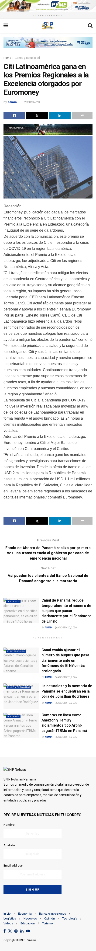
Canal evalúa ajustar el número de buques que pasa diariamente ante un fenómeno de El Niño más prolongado (65, 660)
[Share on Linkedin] (60, 115)
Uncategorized (16, 651)
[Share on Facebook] (14, 115)
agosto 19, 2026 (67, 703)
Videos (8, 923)
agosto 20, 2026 (67, 627)
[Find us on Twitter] (10, 931)
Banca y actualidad (27, 57)
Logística (9, 918)
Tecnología (69, 918)
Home (7, 57)
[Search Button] (90, 26)
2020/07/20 (32, 102)
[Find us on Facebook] (4, 931)
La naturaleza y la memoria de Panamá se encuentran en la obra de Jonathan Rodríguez (66, 691)
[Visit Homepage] (48, 25)
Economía (25, 913)
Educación (28, 923)
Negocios (30, 918)
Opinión (49, 918)
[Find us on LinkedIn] (22, 931)
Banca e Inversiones (52, 913)
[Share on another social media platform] (82, 115)
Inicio (7, 913)
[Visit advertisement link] (48, 6)
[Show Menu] (5, 26)
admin (12, 102)
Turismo (47, 923)
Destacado (13, 601)
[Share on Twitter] (37, 115)
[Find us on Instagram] (16, 931)
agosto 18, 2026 (67, 737)
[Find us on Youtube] (28, 931)
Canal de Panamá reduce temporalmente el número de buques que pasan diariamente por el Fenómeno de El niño (66, 611)
